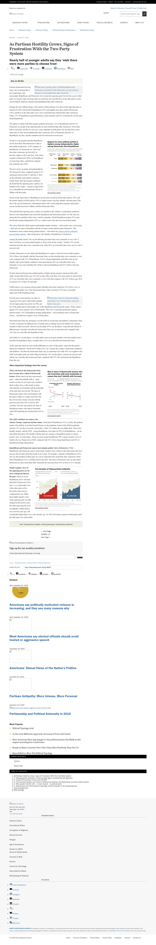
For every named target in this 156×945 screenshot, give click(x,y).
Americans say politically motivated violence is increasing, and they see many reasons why (41, 606)
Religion (12, 839)
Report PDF (18, 766)
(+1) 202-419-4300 (15, 814)
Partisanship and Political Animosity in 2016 (40, 714)
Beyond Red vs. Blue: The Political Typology (32, 753)
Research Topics (20, 22)
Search (106, 13)
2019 (25, 155)
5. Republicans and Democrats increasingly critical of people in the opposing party (45, 786)
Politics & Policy (15, 821)
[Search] (144, 13)
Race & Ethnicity (15, 835)
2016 (32, 155)
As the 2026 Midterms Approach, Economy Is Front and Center (41, 734)
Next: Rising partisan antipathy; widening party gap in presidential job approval (46, 524)
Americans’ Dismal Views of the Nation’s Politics (42, 668)
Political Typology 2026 (23, 728)
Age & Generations (16, 844)
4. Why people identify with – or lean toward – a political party (38, 784)
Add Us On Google (17, 74)
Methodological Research (19, 876)
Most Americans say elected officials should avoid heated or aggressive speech (44, 638)
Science (12, 861)
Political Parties (32, 563)
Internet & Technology (17, 866)
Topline (17, 761)
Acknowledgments (21, 788)
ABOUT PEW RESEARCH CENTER (19, 928)
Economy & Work (15, 857)
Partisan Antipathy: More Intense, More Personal (43, 696)
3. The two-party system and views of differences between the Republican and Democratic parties (51, 782)
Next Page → (46, 537)
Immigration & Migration (18, 830)
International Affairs (17, 825)
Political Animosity (20, 563)
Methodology (19, 790)
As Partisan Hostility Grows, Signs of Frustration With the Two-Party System (42, 776)
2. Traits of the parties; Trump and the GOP (30, 780)
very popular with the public (31, 287)
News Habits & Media (17, 871)
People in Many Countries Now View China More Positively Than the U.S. (45, 747)
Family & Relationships (18, 852)
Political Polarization (44, 563)
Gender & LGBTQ (15, 849)
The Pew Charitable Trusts (126, 931)
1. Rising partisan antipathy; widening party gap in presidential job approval (43, 778)
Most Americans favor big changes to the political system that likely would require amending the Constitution (46, 741)
